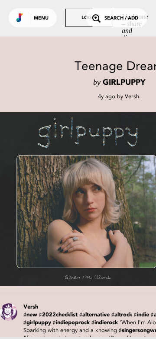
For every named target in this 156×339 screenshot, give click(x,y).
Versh (132, 96)
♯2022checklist (58, 315)
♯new (30, 315)
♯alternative (94, 315)
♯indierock (104, 323)
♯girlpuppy (37, 323)
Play (86, 199)
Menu (41, 18)
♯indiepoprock (71, 323)
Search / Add (121, 18)
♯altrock (121, 315)
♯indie (141, 315)
